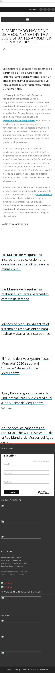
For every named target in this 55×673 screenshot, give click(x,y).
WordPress (44, 670)
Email (7, 464)
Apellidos (8, 482)
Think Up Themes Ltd (21, 670)
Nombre (7, 473)
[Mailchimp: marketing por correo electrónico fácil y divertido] (43, 495)
